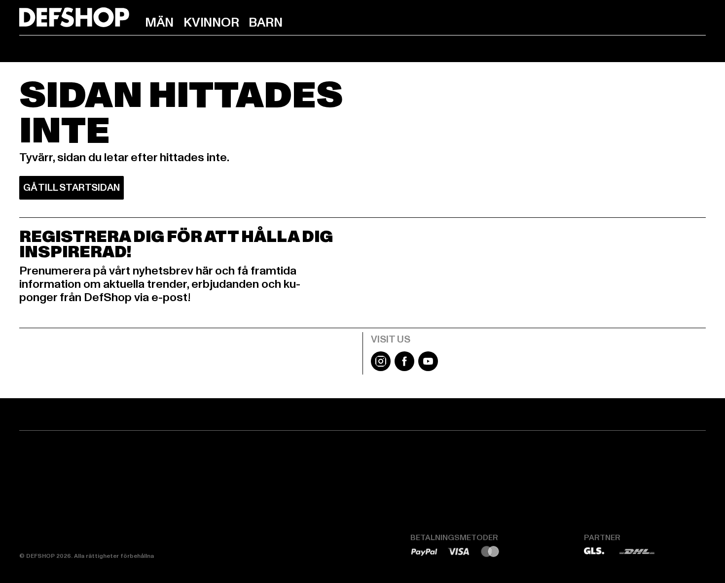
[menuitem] (159, 22)
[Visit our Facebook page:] (404, 368)
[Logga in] (662, 21)
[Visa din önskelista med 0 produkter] (680, 21)
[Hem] (74, 17)
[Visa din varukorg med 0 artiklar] (698, 21)
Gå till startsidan (71, 188)
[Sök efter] (644, 21)
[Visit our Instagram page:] (381, 368)
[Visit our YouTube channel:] (428, 368)
